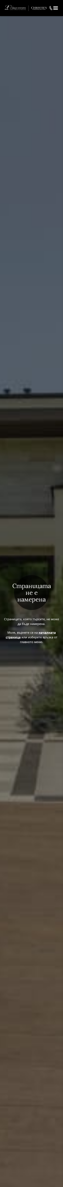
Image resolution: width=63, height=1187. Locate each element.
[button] (55, 8)
